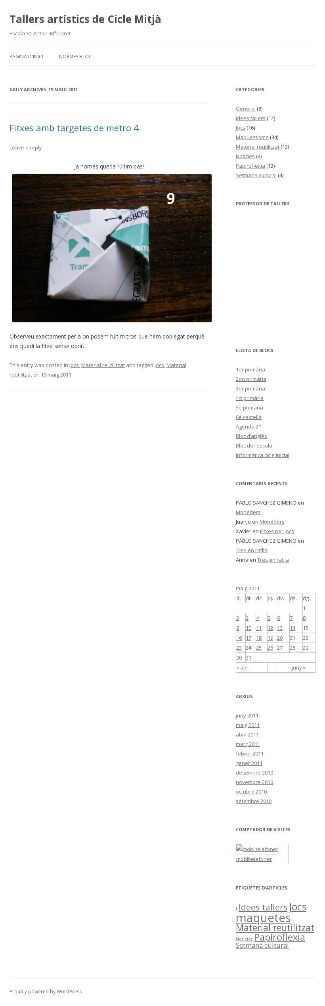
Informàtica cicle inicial (262, 455)
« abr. (243, 667)
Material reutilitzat (103, 365)
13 (280, 627)
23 (239, 647)
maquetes (263, 918)
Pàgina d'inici (26, 56)
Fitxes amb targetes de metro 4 (74, 128)
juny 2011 (247, 715)
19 (270, 637)
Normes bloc (75, 56)
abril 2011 (247, 734)
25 (259, 647)
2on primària (251, 379)
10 (248, 627)
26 (270, 647)
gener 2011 (249, 763)
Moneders (248, 512)
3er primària (250, 388)
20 (280, 637)
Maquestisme (252, 137)
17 (248, 637)
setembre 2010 (253, 801)
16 (239, 637)
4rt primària (250, 398)
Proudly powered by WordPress (46, 991)
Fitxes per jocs (277, 531)
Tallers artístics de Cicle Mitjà (85, 19)
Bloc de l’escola (254, 445)
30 (239, 657)
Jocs (74, 365)
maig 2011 (248, 725)
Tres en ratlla (252, 550)
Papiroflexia (250, 165)
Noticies (245, 156)
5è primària (249, 407)
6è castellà (249, 417)
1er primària (250, 369)
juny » (299, 667)
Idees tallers (251, 118)
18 (259, 637)
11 (259, 627)
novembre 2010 (254, 782)
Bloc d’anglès (251, 436)
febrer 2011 (250, 753)
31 (248, 657)
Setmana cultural (256, 175)
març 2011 (248, 744)
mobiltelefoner (254, 859)
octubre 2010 (251, 791)
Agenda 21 (248, 426)
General (246, 108)
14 (292, 627)
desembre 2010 (254, 772)
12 (270, 627)
